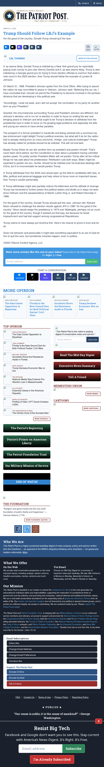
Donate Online (16, 671)
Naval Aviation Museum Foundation (43, 627)
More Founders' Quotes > (37, 520)
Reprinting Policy (80, 697)
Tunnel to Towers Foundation (41, 621)
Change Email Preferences (22, 655)
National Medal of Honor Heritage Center (81, 615)
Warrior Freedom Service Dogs (84, 618)
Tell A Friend (77, 377)
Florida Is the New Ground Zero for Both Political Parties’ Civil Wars (39, 309)
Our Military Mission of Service (26, 465)
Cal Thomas (17, 58)
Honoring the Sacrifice (57, 618)
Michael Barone (61, 300)
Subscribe (92, 261)
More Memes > (93, 394)
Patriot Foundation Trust (31, 613)
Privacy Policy (61, 697)
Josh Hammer (35, 300)
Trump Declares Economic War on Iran (89, 306)
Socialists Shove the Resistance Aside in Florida (63, 306)
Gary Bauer (84, 300)
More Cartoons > (91, 408)
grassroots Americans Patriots (77, 598)
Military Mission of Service (71, 613)
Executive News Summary (77, 366)
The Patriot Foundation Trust (27, 454)
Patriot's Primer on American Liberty (27, 441)
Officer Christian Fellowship (44, 624)
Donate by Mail (16, 677)
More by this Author (87, 58)
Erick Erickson (11, 300)
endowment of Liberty (61, 589)
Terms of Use (44, 697)
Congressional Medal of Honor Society (22, 618)
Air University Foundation (71, 624)
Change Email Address (20, 649)
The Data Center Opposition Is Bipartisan (14, 306)
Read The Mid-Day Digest (77, 355)
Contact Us (29, 697)
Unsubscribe (15, 661)
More (25, 552)
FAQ (18, 697)
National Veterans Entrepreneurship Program (77, 621)
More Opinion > (42, 419)
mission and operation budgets (31, 601)
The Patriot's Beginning (27, 428)
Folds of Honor (12, 624)
